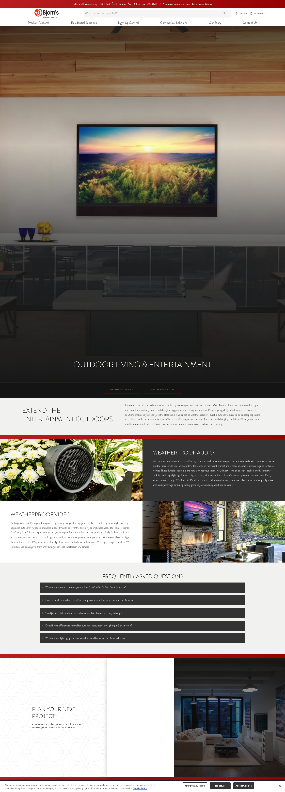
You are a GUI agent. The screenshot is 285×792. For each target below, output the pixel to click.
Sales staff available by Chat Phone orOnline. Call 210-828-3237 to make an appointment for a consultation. (142, 4)
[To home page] (46, 14)
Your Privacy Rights (195, 786)
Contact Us (250, 22)
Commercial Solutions (173, 22)
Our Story (215, 22)
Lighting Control (128, 22)
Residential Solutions (84, 22)
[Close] (279, 786)
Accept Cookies (244, 786)
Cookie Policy (140, 788)
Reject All (220, 786)
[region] (142, 786)
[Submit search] (224, 14)
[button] (237, 14)
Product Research (39, 22)
